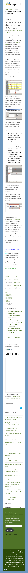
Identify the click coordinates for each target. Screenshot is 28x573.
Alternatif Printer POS (10, 439)
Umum (11, 9)
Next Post (18, 337)
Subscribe (9, 530)
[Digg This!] (11, 349)
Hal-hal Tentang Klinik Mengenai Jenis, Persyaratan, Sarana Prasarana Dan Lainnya (17, 282)
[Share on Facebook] (10, 349)
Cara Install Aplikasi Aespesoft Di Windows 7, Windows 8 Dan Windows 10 (13, 484)
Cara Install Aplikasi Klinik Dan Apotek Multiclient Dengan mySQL (15, 324)
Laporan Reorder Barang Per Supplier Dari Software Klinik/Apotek (12, 477)
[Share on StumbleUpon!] (8, 349)
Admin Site (12, 30)
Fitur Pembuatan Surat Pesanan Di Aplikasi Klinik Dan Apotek (15, 330)
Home (7, 9)
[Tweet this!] (6, 349)
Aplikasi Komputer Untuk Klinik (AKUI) (8, 279)
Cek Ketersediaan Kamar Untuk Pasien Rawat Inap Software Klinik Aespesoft (8, 297)
